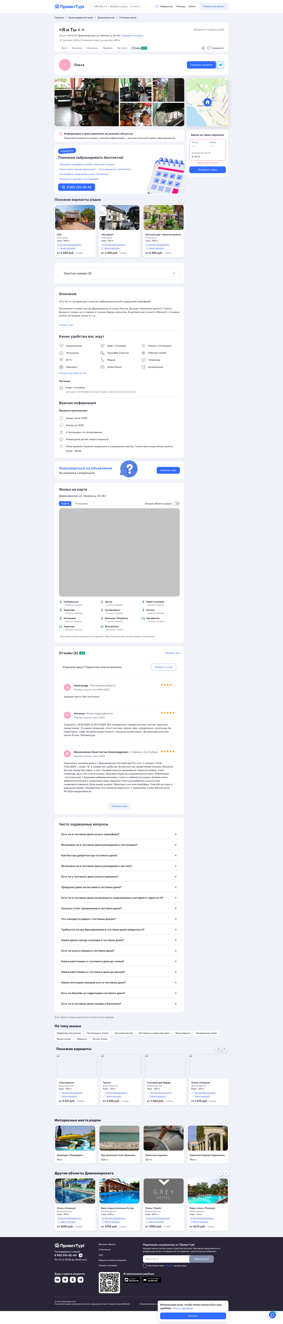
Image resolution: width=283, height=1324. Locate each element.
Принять (193, 1315)
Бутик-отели (100, 1039)
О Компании (105, 1249)
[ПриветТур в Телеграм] (80, 1280)
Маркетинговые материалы (112, 1260)
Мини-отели (64, 1039)
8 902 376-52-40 (65, 1255)
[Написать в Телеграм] (80, 1255)
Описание (92, 48)
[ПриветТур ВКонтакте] (57, 1280)
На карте (122, 48)
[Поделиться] (203, 48)
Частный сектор (123, 1033)
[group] (75, 230)
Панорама (81, 503)
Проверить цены (207, 169)
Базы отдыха (183, 1033)
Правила (108, 48)
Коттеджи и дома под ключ (154, 1033)
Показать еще (119, 806)
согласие (168, 1265)
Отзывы (139, 48)
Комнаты (77, 48)
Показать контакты (201, 64)
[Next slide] (182, 199)
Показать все (172, 653)
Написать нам (168, 470)
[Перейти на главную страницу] (69, 8)
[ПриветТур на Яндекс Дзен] (65, 1280)
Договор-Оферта (107, 1244)
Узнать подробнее (182, 1308)
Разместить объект (214, 6)
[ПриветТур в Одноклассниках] (73, 1280)
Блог (101, 1255)
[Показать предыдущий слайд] (220, 1173)
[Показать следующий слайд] (226, 1120)
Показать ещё (66, 325)
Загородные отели (206, 1033)
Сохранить (218, 48)
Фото (64, 48)
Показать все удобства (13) (72, 373)
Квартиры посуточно (69, 1033)
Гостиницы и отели (97, 1033)
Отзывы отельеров (108, 1265)
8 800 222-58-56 (79, 187)
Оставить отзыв (163, 667)
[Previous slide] (218, 1049)
